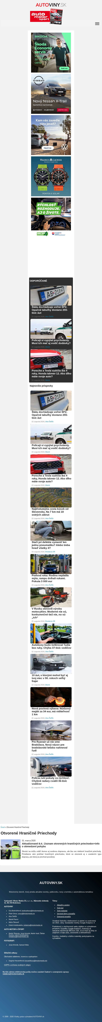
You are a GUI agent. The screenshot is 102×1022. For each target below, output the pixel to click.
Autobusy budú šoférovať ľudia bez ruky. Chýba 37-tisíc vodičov (51, 646)
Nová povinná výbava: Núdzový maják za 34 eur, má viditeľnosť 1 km (51, 711)
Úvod (3, 827)
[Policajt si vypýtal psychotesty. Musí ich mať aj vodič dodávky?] (51, 338)
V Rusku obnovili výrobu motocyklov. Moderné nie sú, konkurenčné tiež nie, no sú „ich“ (49, 613)
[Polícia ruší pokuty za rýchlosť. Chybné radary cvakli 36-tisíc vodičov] (51, 776)
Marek (47, 347)
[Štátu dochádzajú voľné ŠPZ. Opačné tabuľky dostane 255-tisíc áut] (51, 305)
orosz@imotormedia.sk (26, 913)
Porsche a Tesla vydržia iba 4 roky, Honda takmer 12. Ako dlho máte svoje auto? (51, 373)
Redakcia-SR (50, 552)
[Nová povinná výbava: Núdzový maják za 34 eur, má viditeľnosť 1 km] (51, 707)
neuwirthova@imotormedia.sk (36, 961)
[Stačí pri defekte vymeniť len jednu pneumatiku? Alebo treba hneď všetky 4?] (51, 540)
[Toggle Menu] (97, 23)
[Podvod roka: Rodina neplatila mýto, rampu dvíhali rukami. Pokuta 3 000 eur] (51, 574)
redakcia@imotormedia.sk (33, 925)
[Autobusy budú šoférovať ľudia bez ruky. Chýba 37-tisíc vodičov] (51, 643)
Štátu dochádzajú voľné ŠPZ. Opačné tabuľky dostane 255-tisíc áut (50, 310)
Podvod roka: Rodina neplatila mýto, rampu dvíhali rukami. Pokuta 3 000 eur (50, 578)
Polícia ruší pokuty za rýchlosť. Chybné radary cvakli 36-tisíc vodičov (51, 781)
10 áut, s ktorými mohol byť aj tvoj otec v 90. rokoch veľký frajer (50, 678)
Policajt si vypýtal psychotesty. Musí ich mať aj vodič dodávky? (51, 342)
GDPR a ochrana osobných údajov (17, 965)
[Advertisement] (51, 255)
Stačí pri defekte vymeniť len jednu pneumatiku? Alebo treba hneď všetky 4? (51, 545)
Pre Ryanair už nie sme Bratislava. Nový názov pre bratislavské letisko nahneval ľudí (49, 746)
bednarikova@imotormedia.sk (33, 911)
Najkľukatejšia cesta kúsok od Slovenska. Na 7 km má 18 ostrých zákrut (50, 511)
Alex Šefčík (49, 317)
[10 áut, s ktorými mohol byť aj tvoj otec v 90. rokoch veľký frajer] (51, 673)
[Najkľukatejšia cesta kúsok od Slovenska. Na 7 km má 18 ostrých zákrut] (51, 507)
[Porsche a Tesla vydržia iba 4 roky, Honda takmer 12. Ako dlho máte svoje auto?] (51, 369)
